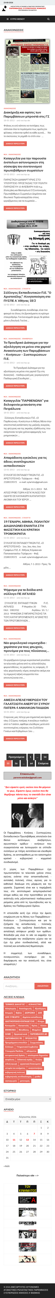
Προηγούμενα (16, 756)
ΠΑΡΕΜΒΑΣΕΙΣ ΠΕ (13, 1038)
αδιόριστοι (31, 1051)
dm (28, 120)
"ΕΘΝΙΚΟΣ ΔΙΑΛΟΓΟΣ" (15, 1004)
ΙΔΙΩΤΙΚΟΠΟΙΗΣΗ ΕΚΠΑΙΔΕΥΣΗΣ (20, 1021)
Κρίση (34, 1025)
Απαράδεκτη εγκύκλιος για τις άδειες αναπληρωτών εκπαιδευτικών (25, 461)
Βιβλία (19, 1013)
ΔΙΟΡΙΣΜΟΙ (30, 1013)
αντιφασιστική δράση (15, 1055)
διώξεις (38, 1059)
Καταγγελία (10, 1025)
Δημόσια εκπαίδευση (32, 1017)
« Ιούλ (7, 1166)
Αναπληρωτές (25, 1008)
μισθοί (38, 1076)
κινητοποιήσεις (35, 1068)
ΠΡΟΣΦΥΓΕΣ (31, 1038)
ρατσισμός (25, 1081)
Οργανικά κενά (20, 1034)
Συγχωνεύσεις (36, 1042)
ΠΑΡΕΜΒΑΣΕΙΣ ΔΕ (38, 1034)
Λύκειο (43, 1025)
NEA (5, 154)
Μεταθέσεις (24, 1030)
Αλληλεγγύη (10, 1008)
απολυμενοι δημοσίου (38, 1055)
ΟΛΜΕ (8, 1034)
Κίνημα (41, 1021)
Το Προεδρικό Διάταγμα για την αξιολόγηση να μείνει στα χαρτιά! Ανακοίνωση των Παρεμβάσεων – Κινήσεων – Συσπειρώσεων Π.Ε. (27, 350)
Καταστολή (23, 1025)
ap (28, 174)
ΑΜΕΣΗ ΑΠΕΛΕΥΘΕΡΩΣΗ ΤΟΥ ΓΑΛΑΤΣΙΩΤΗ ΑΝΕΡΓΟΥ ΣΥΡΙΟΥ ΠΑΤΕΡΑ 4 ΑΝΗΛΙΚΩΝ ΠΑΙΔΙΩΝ (27, 704)
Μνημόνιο (36, 1030)
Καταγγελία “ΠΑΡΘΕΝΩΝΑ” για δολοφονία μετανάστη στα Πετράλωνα (26, 404)
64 (31, 763)
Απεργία (9, 1013)
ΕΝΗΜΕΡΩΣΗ (27, 339)
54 (45, 756)
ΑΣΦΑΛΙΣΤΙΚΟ (34, 1004)
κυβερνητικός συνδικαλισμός (18, 1076)
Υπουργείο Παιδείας (14, 1051)
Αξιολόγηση (40, 1008)
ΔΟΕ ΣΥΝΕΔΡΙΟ (12, 1017)
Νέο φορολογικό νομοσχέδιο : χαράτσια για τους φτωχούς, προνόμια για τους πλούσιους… (26, 647)
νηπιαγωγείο (11, 1081)
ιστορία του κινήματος (15, 1068)
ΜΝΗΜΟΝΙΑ (10, 1030)
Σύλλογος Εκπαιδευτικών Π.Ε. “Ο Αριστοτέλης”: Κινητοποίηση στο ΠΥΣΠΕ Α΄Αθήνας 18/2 (27, 296)
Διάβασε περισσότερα (14, 143)
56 (16, 763)
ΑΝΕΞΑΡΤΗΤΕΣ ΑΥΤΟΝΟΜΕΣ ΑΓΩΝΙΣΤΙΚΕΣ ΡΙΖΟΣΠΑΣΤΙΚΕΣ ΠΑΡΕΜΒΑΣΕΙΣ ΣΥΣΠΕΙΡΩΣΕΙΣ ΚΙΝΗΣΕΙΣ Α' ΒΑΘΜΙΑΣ (26, 1290)
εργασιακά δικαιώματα (30, 1064)
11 (14, 1139)
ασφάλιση (9, 1059)
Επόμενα (43, 763)
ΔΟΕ (40, 1013)
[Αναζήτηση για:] (27, 986)
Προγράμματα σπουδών (16, 1042)
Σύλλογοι (9, 1047)
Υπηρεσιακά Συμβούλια (27, 1047)
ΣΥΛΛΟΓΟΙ (26, 289)
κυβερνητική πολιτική (15, 1072)
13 (27, 1139)
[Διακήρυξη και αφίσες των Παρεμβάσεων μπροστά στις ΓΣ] (27, 72)
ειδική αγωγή (11, 1064)
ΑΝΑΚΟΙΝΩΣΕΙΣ (10, 108)
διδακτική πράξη (24, 1059)
